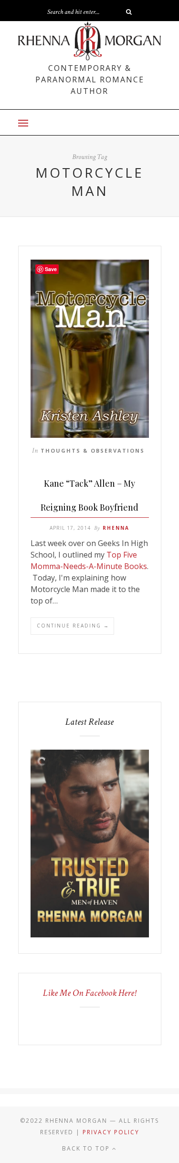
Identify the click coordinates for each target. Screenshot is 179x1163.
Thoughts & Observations (93, 450)
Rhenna (116, 527)
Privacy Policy (111, 1132)
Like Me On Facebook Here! (89, 993)
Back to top (87, 1148)
